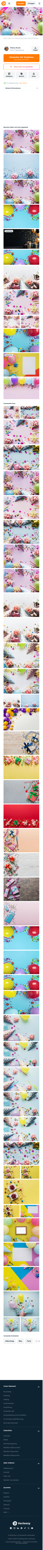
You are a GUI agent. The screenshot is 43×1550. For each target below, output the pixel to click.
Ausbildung (8, 1489)
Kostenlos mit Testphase (21, 58)
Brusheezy (7, 1473)
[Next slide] (34, 1422)
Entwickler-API (9, 1493)
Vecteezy (7, 1477)
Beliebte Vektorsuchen (12, 1529)
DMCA (6, 1521)
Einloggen (31, 3)
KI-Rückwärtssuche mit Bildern (15, 1497)
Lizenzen (7, 1517)
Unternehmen (9, 1485)
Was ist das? (23, 83)
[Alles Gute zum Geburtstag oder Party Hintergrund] (21, 140)
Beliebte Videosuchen (12, 1537)
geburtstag (9, 1423)
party (29, 1423)
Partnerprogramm (10, 1525)
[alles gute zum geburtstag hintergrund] (21, 1192)
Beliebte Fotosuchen (11, 1533)
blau (20, 1423)
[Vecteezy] (3, 3)
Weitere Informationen (13, 87)
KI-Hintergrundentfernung (13, 1501)
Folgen (35, 50)
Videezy (6, 1481)
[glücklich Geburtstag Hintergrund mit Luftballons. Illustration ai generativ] (21, 238)
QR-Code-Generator (11, 1504)
